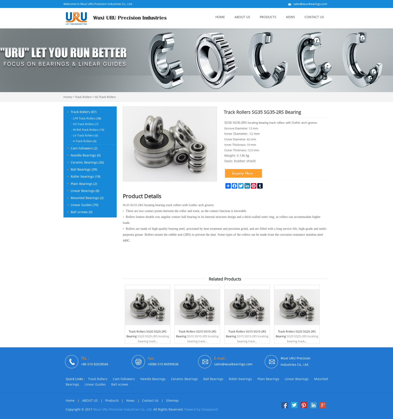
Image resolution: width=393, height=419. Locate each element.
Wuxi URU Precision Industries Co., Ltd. (122, 409)
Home (220, 17)
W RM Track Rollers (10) (87, 130)
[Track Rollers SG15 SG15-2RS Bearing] (247, 328)
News (290, 17)
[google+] (322, 408)
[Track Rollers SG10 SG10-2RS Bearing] (197, 328)
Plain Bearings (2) (84, 184)
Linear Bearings (297, 379)
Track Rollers (83, 97)
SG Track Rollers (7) (84, 124)
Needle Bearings (153, 379)
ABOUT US (242, 17)
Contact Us (314, 17)
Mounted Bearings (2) (87, 198)
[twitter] (294, 408)
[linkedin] (313, 408)
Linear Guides (95, 384)
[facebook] (284, 408)
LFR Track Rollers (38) (86, 118)
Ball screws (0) (81, 212)
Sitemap (172, 400)
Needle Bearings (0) (86, 155)
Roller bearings (240, 379)
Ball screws (119, 384)
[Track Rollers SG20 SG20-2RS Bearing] (147, 328)
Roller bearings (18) (85, 176)
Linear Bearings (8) (85, 191)
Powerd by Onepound (201, 409)
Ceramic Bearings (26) (87, 162)
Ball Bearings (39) (84, 169)
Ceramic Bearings (184, 379)
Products (268, 17)
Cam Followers (124, 379)
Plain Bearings (268, 379)
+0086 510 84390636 (163, 364)
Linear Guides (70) (84, 205)
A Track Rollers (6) (83, 141)
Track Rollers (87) (83, 112)
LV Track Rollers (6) (84, 135)
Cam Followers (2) (84, 148)
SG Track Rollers (105, 97)
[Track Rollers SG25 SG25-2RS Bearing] (297, 328)
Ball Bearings (213, 379)
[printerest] (303, 408)
